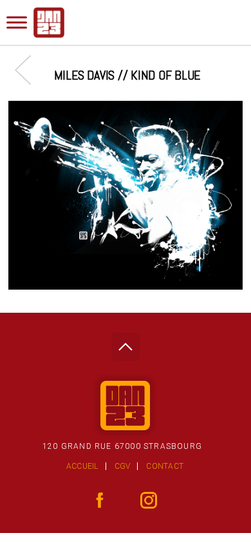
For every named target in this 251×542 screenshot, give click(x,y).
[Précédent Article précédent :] (29, 70)
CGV (123, 466)
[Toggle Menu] (16, 22)
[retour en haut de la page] (125, 343)
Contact (164, 466)
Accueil (82, 466)
